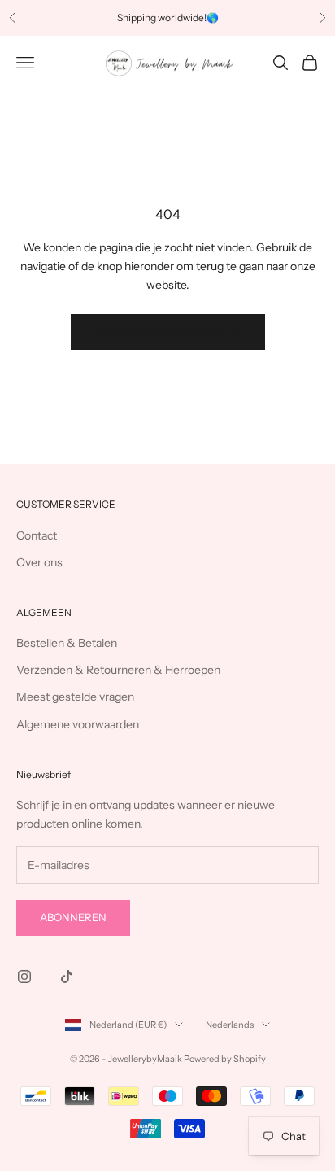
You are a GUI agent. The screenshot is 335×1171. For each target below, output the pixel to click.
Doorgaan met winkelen (167, 331)
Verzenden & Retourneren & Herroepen (118, 669)
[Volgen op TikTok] (67, 976)
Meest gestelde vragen (75, 696)
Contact (36, 535)
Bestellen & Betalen (66, 643)
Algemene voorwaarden (77, 724)
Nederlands (230, 1024)
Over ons (39, 562)
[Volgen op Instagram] (24, 976)
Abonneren (73, 917)
